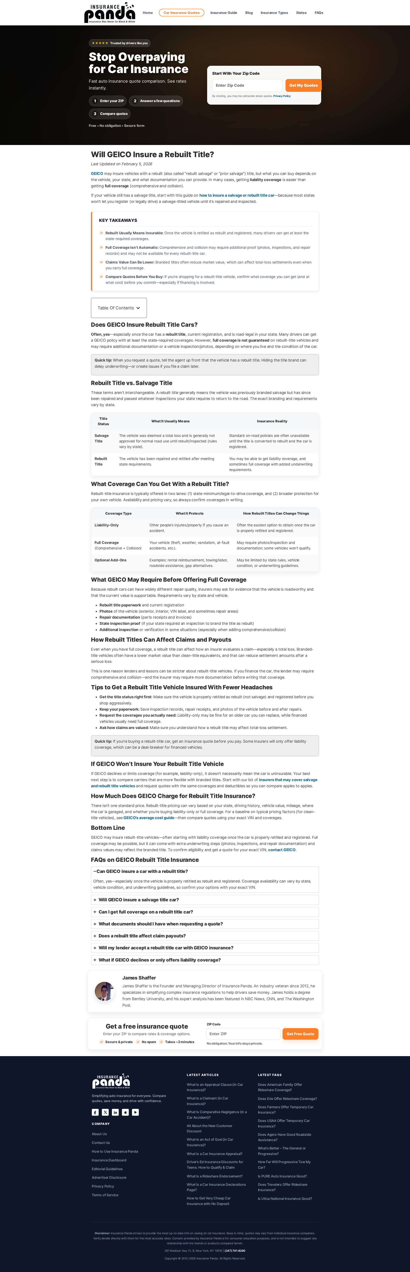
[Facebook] (95, 1112)
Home (148, 12)
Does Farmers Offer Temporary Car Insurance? (285, 1110)
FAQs (319, 12)
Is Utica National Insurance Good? (285, 1198)
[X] (105, 1112)
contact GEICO (282, 850)
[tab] (205, 880)
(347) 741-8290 (235, 1250)
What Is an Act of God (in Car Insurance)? (210, 1142)
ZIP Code (214, 1024)
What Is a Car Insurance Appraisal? (214, 1154)
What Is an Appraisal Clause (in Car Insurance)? (215, 1087)
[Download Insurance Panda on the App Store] (125, 1112)
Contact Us (101, 1142)
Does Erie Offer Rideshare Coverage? (287, 1098)
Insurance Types (274, 12)
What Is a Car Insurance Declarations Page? (216, 1187)
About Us (99, 1134)
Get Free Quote (300, 1034)
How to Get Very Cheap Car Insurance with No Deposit (209, 1201)
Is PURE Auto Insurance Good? (282, 1176)
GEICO (97, 173)
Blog (249, 12)
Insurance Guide (224, 12)
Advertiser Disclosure (109, 1177)
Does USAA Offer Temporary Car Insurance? (284, 1123)
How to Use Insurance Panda (115, 1151)
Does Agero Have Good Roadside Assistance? (284, 1137)
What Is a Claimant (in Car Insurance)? (207, 1101)
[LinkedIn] (115, 1112)
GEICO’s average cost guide (148, 817)
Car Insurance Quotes (181, 12)
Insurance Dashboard (109, 1160)
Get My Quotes (303, 85)
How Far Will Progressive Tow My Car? (284, 1165)
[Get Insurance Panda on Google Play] (135, 1112)
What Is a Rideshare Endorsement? (214, 1176)
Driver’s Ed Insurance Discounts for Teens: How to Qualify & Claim (215, 1165)
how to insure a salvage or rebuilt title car (236, 195)
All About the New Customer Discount (209, 1128)
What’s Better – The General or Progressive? (282, 1151)
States (301, 12)
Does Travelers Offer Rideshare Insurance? (283, 1187)
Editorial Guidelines (107, 1169)
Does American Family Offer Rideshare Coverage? (280, 1087)
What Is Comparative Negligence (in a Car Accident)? (217, 1115)
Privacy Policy (281, 96)
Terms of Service (105, 1195)
